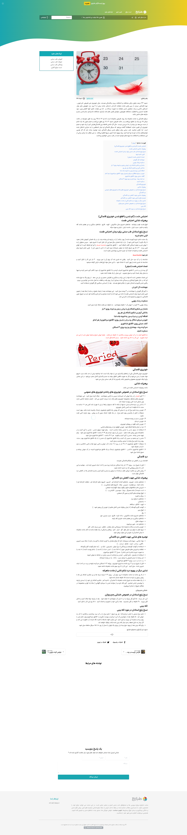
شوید (131, 544)
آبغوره (137, 496)
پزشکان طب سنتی (56, 65)
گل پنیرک (141, 599)
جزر (126, 614)
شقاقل (134, 320)
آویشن (120, 555)
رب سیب (135, 561)
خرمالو (137, 421)
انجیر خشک (107, 549)
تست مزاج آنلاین (56, 67)
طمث (137, 216)
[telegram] (132, 17)
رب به (142, 561)
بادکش (141, 404)
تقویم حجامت (117, 810)
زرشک (138, 301)
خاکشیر (129, 449)
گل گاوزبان (136, 287)
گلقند (145, 323)
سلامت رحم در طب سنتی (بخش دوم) (72, 715)
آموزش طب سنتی (56, 59)
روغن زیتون (120, 309)
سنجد (78, 438)
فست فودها (140, 490)
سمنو (137, 419)
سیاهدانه (119, 471)
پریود (114, 103)
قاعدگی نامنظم (111, 106)
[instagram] (135, 17)
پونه (139, 327)
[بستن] (3, 3)
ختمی (136, 270)
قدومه (93, 449)
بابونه (112, 309)
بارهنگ (98, 410)
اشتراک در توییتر (101, 642)
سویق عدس (132, 430)
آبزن (146, 599)
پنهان (133, 143)
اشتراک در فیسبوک (118, 642)
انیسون (130, 316)
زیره (136, 316)
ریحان (136, 544)
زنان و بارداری (102, 28)
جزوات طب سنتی (56, 62)
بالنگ (115, 558)
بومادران (142, 270)
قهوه (142, 504)
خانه (110, 28)
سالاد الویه (119, 516)
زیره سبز (85, 563)
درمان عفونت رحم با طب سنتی (131, 715)
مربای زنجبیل (124, 320)
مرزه (122, 544)
